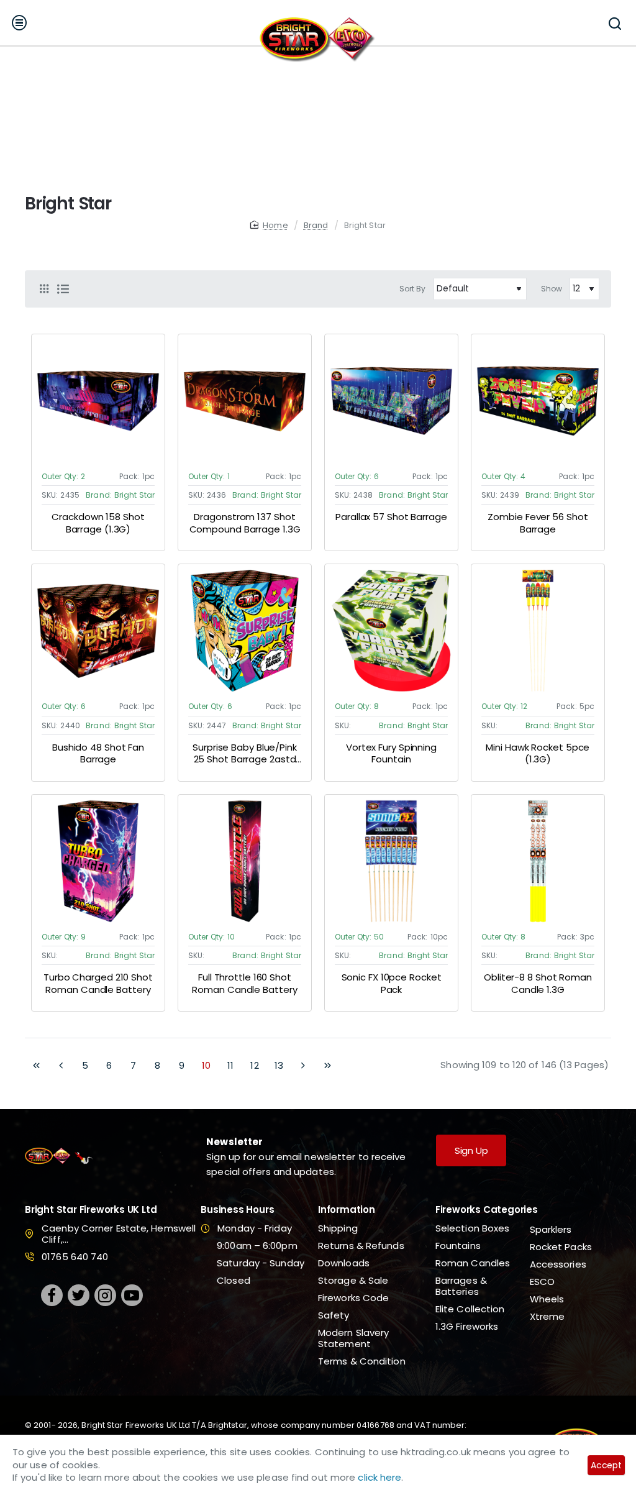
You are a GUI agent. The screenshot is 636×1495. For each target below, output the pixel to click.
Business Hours (237, 1210)
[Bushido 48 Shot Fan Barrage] (98, 630)
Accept (606, 1465)
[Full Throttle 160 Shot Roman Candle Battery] (244, 861)
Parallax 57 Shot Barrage (391, 517)
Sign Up (471, 1150)
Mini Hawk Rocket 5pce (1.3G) (537, 753)
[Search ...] (615, 22)
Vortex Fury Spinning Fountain (391, 753)
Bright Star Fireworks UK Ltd (91, 1210)
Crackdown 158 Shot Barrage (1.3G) (98, 523)
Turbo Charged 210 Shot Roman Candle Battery (98, 983)
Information (346, 1210)
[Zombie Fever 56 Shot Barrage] (537, 400)
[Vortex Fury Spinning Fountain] (391, 630)
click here (379, 1477)
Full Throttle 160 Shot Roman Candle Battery (244, 983)
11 (230, 1065)
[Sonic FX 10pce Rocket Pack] (391, 861)
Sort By (412, 288)
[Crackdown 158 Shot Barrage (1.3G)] (98, 400)
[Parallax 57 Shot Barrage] (391, 400)
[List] (62, 289)
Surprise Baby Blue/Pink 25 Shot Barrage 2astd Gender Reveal (245, 753)
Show (551, 288)
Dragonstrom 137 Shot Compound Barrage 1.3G (245, 523)
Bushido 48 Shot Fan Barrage (98, 753)
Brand (316, 225)
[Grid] (44, 289)
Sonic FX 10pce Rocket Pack (392, 983)
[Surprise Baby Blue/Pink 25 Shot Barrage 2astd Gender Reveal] (244, 630)
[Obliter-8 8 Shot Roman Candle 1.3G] (537, 861)
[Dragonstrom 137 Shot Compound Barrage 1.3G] (244, 400)
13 (279, 1065)
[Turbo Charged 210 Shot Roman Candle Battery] (98, 861)
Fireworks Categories (486, 1210)
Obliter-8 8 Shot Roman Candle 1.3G (538, 983)
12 (254, 1065)
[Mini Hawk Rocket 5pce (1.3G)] (537, 630)
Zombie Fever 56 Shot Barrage (538, 523)
